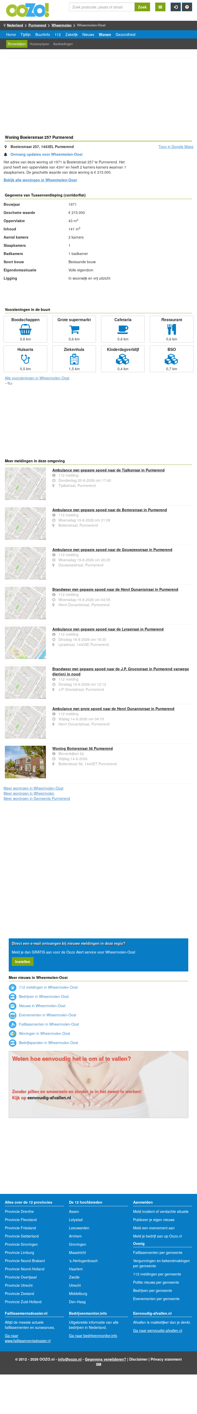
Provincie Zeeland (19, 1293)
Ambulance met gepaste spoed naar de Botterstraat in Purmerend (109, 509)
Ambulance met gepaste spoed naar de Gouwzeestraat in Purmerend (112, 549)
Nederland (15, 25)
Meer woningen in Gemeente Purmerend (37, 798)
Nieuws (88, 34)
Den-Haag (77, 1301)
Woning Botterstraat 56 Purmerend (82, 748)
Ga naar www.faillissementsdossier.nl (28, 1338)
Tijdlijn (26, 34)
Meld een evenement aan (154, 1227)
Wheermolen (62, 25)
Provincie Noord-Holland (24, 1268)
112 (58, 34)
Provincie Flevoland (21, 1219)
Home (11, 34)
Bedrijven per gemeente (152, 1290)
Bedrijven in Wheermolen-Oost (43, 996)
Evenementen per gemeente (156, 1298)
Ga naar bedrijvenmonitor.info (93, 1335)
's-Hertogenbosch (83, 1260)
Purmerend (37, 25)
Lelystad (76, 1219)
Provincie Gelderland (22, 1236)
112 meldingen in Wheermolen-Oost (48, 987)
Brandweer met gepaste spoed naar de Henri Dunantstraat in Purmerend (115, 589)
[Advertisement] (98, 97)
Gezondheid (125, 34)
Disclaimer (138, 1359)
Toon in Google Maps (176, 146)
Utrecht (75, 1285)
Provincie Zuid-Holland (23, 1301)
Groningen (77, 1244)
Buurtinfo (42, 34)
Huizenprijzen (39, 44)
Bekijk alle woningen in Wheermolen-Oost (40, 179)
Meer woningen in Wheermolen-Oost (33, 788)
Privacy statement (166, 1359)
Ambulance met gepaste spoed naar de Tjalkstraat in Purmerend (108, 470)
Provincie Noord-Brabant (25, 1260)
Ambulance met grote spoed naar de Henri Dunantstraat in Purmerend (113, 708)
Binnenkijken (17, 44)
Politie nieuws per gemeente (156, 1282)
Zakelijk (71, 34)
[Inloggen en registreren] (176, 7)
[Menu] (160, 7)
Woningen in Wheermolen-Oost (44, 1033)
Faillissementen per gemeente (157, 1252)
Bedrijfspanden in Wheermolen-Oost (48, 1042)
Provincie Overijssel (21, 1277)
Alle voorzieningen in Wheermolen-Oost (37, 377)
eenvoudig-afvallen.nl (49, 1097)
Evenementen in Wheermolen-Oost (47, 1014)
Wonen (105, 34)
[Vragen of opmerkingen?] (187, 7)
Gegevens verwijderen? (105, 1359)
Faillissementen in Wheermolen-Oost (48, 1024)
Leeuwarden (79, 1227)
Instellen (22, 961)
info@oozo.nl (70, 1359)
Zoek (142, 6)
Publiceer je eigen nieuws (153, 1219)
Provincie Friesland (20, 1227)
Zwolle (74, 1277)
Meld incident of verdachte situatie (161, 1211)
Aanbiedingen (63, 44)
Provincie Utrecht (19, 1285)
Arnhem (75, 1236)
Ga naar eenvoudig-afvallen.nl (157, 1330)
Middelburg (78, 1293)
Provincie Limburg (19, 1252)
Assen (74, 1211)
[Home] (28, 9)
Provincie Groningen (21, 1244)
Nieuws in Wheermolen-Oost (41, 1005)
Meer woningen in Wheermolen (29, 793)
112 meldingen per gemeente (157, 1273)
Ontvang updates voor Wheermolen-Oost (47, 154)
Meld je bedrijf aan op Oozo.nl (157, 1236)
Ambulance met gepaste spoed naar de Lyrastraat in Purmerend (108, 629)
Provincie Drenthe (19, 1211)
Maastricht (77, 1252)
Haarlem (76, 1268)
